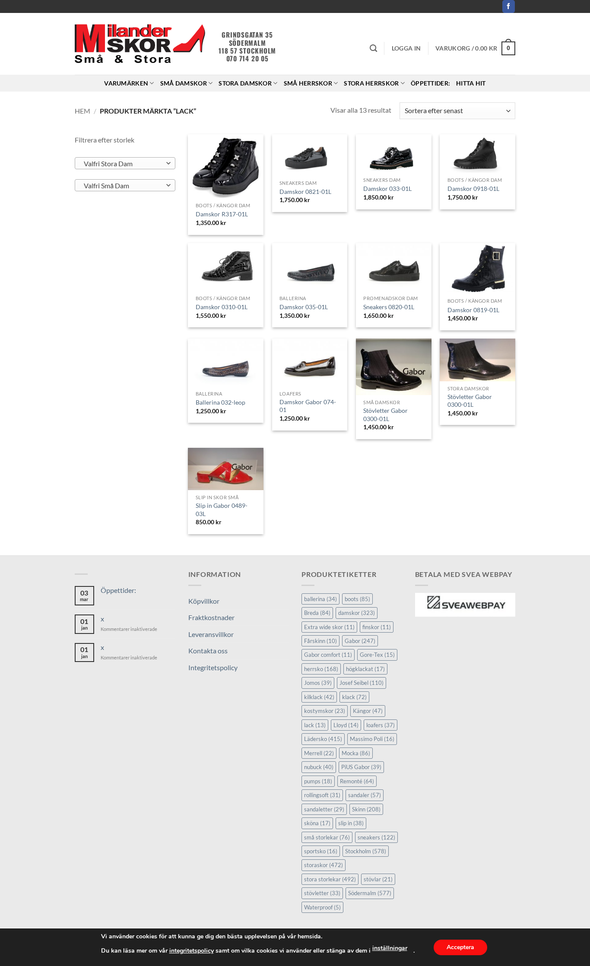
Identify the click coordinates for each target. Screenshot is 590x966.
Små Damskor (183, 83)
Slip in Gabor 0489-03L (221, 509)
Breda (317, 612)
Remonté (357, 781)
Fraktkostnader (211, 617)
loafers (380, 725)
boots (357, 598)
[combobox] (125, 163)
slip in (351, 823)
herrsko (321, 668)
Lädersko (323, 738)
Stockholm (365, 851)
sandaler (364, 795)
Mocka (356, 753)
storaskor (323, 864)
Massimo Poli (372, 738)
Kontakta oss (208, 650)
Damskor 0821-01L (305, 191)
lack (315, 725)
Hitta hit (471, 83)
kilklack (319, 697)
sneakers (376, 837)
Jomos (318, 682)
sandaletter (324, 809)
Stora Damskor (245, 83)
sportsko (320, 851)
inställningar (389, 948)
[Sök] (373, 48)
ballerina (320, 598)
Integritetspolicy (213, 667)
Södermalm (369, 893)
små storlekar (327, 837)
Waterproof (322, 907)
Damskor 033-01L (387, 188)
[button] (406, 48)
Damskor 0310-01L (221, 306)
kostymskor (324, 710)
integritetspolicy (191, 951)
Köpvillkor (203, 601)
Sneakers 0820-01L (388, 306)
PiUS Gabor (361, 766)
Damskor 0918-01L (473, 188)
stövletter (322, 893)
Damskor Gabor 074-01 (307, 406)
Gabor (360, 640)
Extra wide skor (329, 627)
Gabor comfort (328, 654)
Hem (82, 111)
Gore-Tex (377, 654)
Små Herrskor (308, 83)
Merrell (319, 753)
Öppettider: (430, 83)
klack (354, 697)
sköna (317, 823)
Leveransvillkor (211, 634)
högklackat (365, 668)
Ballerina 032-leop (220, 402)
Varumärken (126, 83)
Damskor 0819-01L (473, 310)
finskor (376, 627)
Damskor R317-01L (222, 214)
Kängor (368, 710)
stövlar (378, 879)
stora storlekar (330, 879)
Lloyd (345, 725)
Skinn (366, 809)
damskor (356, 612)
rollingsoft (322, 795)
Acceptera (460, 947)
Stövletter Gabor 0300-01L (385, 414)
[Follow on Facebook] (508, 6)
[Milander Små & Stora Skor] (140, 44)
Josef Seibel (361, 682)
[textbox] (122, 164)
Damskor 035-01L (303, 306)
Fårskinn (320, 640)
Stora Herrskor (371, 83)
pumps (318, 781)
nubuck (318, 766)
